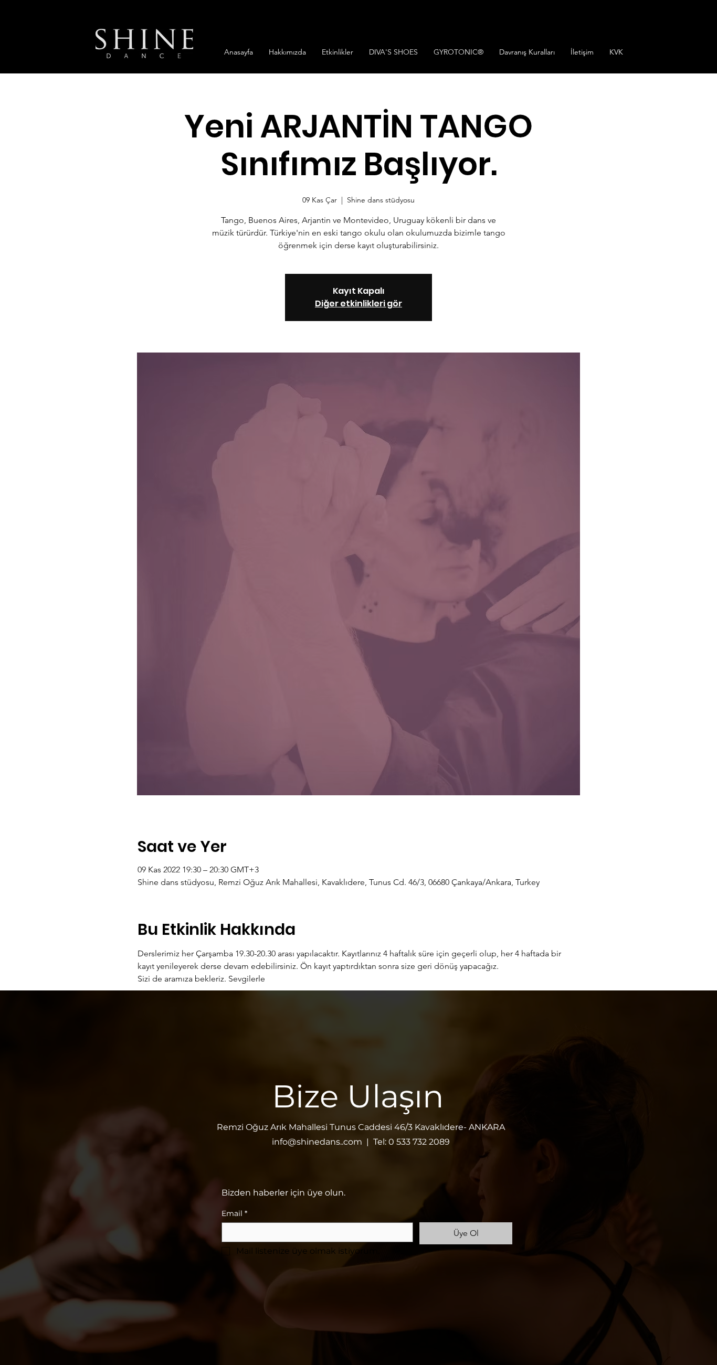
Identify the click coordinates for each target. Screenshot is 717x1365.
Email (234, 1213)
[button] (287, 52)
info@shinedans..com (317, 1142)
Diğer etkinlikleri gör (358, 303)
